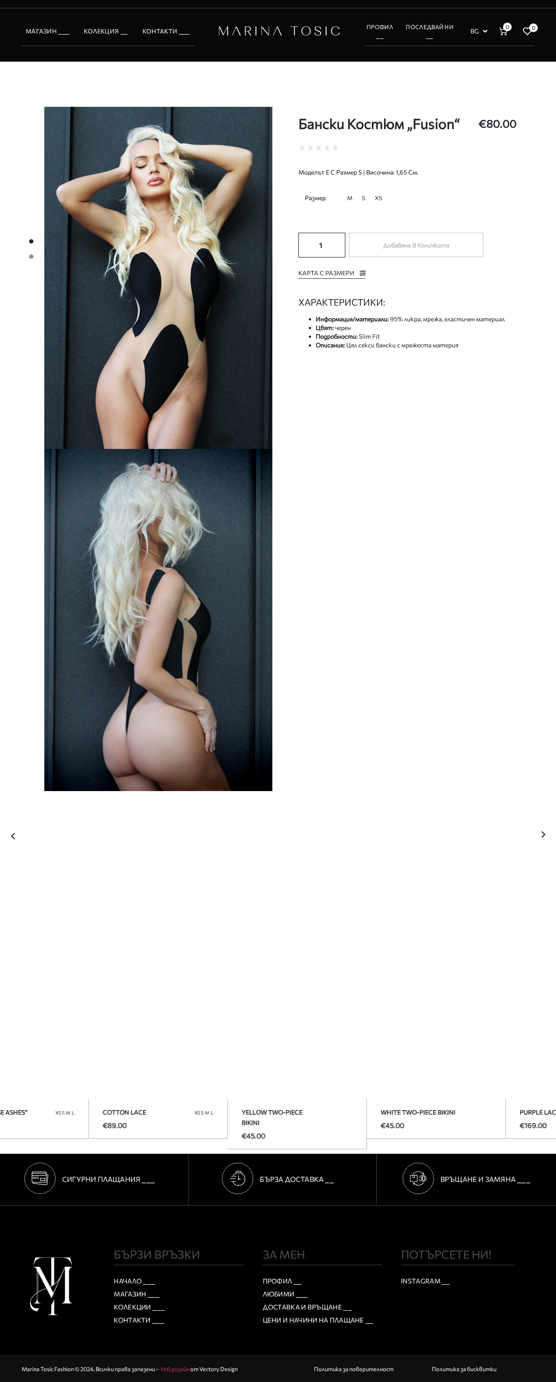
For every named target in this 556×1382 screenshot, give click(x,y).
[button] (13, 836)
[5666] (158, 620)
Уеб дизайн (174, 1369)
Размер (315, 197)
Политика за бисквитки (464, 1369)
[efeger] (158, 278)
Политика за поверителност (354, 1369)
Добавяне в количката (416, 245)
